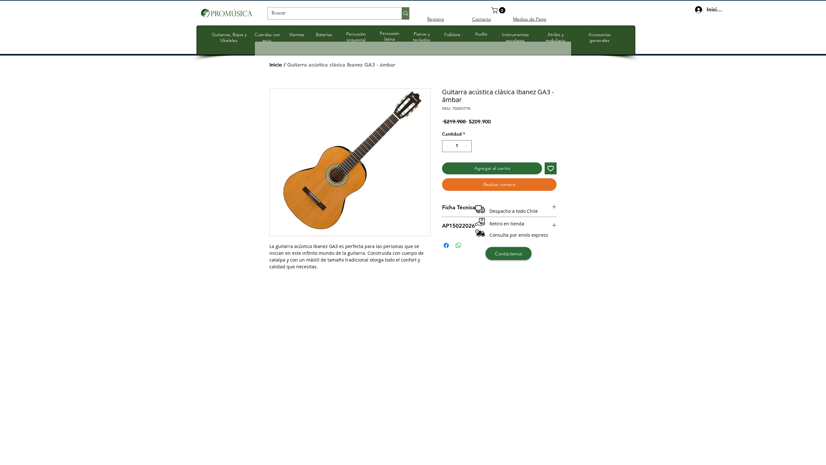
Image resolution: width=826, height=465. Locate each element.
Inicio (275, 65)
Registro (435, 19)
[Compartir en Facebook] (446, 245)
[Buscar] (405, 13)
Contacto (481, 19)
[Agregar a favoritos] (551, 168)
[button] (499, 10)
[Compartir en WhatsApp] (458, 245)
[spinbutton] (457, 146)
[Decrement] (447, 146)
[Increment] (467, 146)
